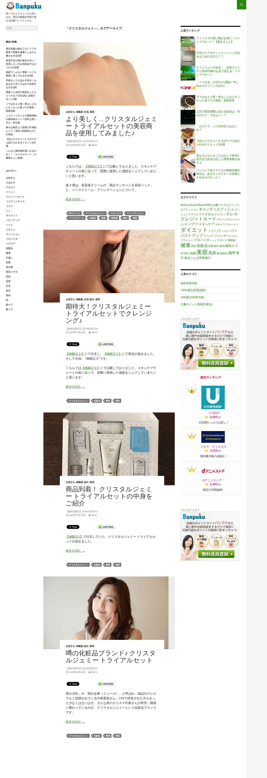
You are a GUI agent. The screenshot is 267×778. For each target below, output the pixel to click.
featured (192, 204)
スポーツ (220, 224)
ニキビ (225, 231)
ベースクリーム (76, 218)
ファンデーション (135, 213)
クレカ (232, 213)
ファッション (13, 234)
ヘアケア (10, 243)
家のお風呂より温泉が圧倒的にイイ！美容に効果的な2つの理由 (21, 131)
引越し (9, 257)
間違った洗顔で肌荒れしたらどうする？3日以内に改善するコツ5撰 (21, 96)
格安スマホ (12, 271)
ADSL (184, 204)
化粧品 (93, 218)
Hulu (200, 204)
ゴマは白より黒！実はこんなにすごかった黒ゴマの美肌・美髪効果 (218, 98)
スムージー (232, 224)
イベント (10, 191)
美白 (125, 218)
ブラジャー (187, 240)
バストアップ (192, 235)
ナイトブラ (215, 230)
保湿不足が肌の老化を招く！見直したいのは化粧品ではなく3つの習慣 (21, 64)
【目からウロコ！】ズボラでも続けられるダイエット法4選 (218, 142)
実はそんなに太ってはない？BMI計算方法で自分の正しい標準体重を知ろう (218, 159)
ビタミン (10, 229)
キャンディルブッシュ (216, 209)
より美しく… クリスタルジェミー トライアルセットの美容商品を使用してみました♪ (24, 6)
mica (94, 144)
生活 (86, 111)
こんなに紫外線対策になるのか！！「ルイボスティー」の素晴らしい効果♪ (21, 154)
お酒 (215, 204)
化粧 (193, 246)
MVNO (208, 204)
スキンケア (116, 213)
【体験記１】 (75, 354)
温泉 (8, 281)
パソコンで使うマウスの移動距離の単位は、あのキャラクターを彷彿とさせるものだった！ (218, 173)
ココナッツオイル (15, 201)
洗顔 (8, 276)
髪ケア (9, 304)
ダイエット (194, 229)
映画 (222, 246)
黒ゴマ (9, 309)
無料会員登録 (189, 283)
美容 (92, 111)
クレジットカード (198, 218)
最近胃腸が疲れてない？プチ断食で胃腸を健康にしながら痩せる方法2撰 (21, 52)
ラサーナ (222, 240)
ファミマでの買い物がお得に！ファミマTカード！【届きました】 (218, 39)
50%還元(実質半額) (192, 297)
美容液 (114, 218)
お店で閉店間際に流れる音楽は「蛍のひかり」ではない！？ (218, 113)
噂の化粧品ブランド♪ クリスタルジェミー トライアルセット (111, 656)
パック (9, 224)
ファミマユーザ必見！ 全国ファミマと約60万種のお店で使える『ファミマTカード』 (218, 71)
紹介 (92, 299)
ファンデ (208, 235)
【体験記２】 (93, 166)
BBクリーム (74, 213)
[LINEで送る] (106, 156)
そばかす (10, 182)
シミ (8, 210)
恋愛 (210, 246)
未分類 (9, 267)
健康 (185, 245)
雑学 (232, 252)
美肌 (135, 218)
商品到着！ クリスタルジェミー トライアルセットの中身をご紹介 (109, 496)
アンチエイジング (229, 204)
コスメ (9, 205)
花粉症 (224, 253)
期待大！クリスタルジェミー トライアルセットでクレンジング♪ (109, 313)
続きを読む (75, 199)
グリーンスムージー (228, 219)
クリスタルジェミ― (95, 213)
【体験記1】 (74, 536)
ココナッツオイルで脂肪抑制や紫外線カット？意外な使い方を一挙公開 (21, 119)
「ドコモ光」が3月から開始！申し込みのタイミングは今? (217, 83)
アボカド (10, 187)
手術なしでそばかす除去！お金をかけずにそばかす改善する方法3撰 (21, 84)
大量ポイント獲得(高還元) (196, 304)
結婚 (193, 253)
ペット (213, 240)
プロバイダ (202, 240)
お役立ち (70, 111)
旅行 (216, 246)
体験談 (79, 111)
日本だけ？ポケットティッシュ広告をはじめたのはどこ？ (218, 54)
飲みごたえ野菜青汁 (198, 257)
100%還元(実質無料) (193, 290)
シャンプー (189, 224)
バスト (233, 230)
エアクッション (189, 209)
